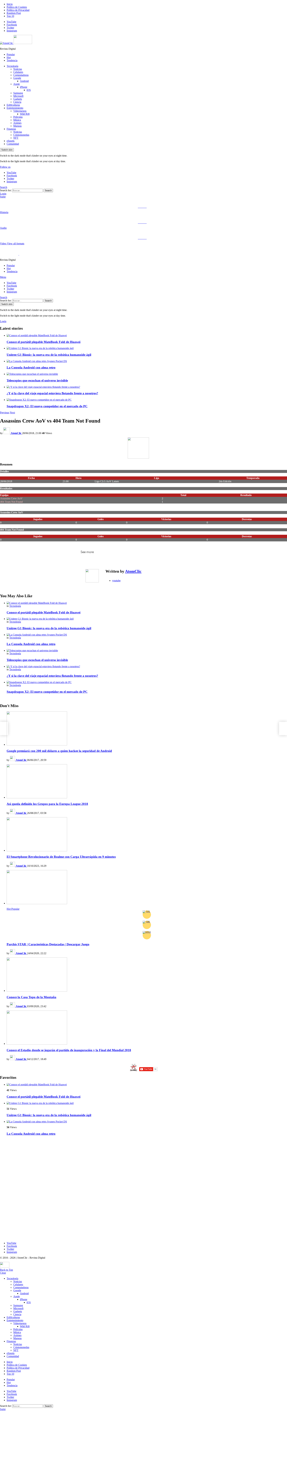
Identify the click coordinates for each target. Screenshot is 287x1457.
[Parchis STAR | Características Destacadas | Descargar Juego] (147, 887)
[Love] (147, 935)
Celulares (18, 72)
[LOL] (147, 914)
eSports (10, 140)
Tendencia (12, 60)
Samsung (18, 93)
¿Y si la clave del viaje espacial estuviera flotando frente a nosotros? (52, 393)
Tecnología (12, 66)
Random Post (14, 13)
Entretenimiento (15, 108)
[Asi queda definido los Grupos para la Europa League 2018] (147, 781)
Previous (4, 412)
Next (12, 412)
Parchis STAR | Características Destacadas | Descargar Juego (48, 944)
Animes (17, 122)
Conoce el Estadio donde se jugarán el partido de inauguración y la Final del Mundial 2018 (69, 1050)
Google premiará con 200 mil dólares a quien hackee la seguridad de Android (59, 751)
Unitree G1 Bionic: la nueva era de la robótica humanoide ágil (49, 354)
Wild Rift (25, 113)
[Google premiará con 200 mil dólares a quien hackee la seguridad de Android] (147, 728)
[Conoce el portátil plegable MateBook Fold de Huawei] (147, 335)
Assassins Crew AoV (11, 498)
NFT (15, 137)
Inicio (10, 4)
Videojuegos (19, 111)
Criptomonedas (21, 134)
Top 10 (10, 16)
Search (48, 190)
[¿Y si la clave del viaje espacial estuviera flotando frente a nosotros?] (147, 387)
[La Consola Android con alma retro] (147, 361)
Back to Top (6, 1269)
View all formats (15, 243)
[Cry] (147, 925)
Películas (18, 116)
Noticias (17, 69)
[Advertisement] (25, 1188)
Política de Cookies (17, 7)
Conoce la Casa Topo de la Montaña (31, 997)
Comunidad (13, 143)
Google (17, 78)
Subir (3, 196)
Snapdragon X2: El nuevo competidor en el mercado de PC (47, 406)
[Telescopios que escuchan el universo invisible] (147, 374)
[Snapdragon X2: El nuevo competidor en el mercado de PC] (147, 399)
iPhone (23, 87)
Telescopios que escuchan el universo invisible (37, 380)
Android (24, 81)
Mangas (17, 125)
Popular (11, 54)
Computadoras (21, 75)
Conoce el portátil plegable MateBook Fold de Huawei (43, 342)
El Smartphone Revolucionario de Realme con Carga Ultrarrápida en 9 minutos (61, 856)
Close (3, 1272)
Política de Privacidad (18, 10)
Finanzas (11, 128)
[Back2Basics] (283, 728)
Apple (16, 84)
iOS (29, 90)
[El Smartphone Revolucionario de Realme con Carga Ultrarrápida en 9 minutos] (147, 834)
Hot (9, 57)
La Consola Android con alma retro (31, 367)
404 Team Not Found (11, 501)
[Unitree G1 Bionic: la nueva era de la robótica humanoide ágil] (147, 348)
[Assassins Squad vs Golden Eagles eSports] (4, 728)
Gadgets (17, 99)
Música (17, 119)
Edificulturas (13, 105)
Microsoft (18, 96)
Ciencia (17, 102)
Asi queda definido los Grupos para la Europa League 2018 (47, 804)
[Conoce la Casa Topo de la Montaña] (147, 974)
